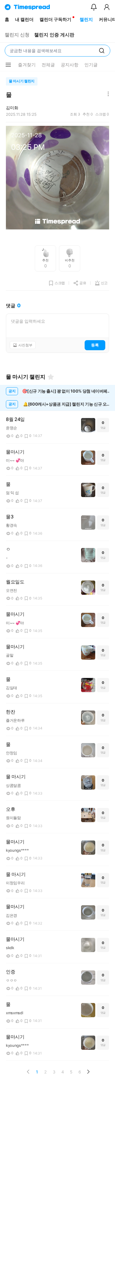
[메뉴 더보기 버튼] (8, 65)
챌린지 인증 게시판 (54, 35)
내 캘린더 (24, 19)
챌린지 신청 (17, 35)
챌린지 (86, 19)
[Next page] (88, 1071)
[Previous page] (28, 1071)
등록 (95, 345)
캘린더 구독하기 (55, 19)
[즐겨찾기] (50, 376)
